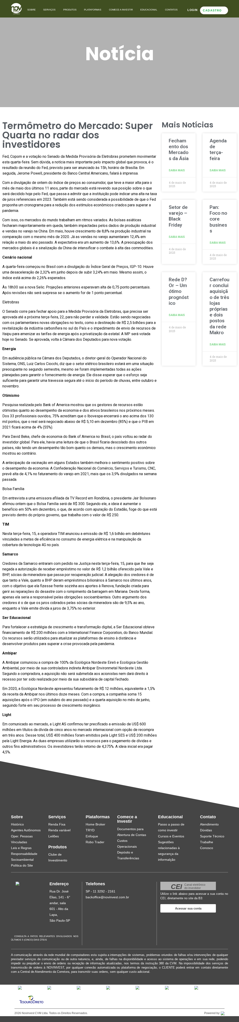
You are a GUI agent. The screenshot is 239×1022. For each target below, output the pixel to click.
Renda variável (59, 830)
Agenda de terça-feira (218, 149)
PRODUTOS (70, 9)
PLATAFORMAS (92, 9)
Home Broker (95, 824)
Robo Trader (95, 842)
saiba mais (177, 170)
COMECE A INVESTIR (121, 9)
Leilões (53, 836)
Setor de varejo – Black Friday (178, 216)
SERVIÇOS (49, 9)
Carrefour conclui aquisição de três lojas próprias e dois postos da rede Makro (219, 306)
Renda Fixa (56, 824)
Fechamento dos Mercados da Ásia (179, 149)
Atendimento (209, 824)
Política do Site (22, 865)
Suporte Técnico (212, 836)
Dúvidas (206, 830)
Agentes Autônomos (26, 830)
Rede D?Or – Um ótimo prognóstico (179, 291)
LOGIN (192, 10)
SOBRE (31, 9)
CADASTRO (212, 10)
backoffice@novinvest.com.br (107, 897)
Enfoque (92, 836)
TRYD (90, 830)
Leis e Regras (21, 848)
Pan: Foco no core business (218, 219)
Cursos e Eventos (171, 836)
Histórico (17, 824)
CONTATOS (171, 9)
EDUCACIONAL (148, 9)
